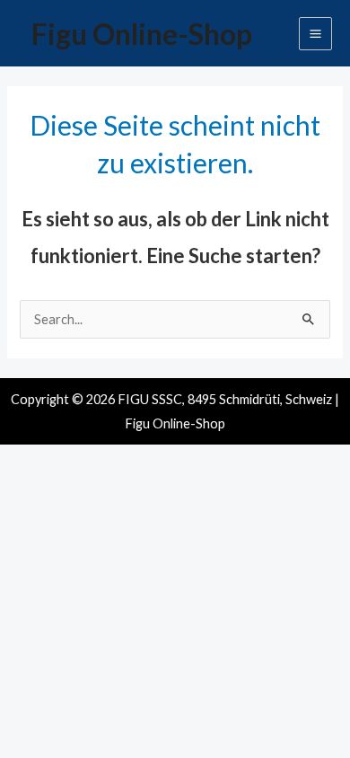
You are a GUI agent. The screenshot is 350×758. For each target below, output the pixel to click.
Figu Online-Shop (141, 33)
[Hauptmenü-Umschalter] (315, 33)
